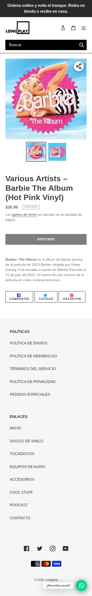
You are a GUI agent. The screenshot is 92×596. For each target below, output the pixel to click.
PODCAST (19, 505)
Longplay (51, 580)
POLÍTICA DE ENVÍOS (28, 343)
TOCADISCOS (22, 454)
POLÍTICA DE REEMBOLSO (33, 356)
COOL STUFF (21, 492)
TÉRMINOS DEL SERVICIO (33, 369)
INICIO (15, 428)
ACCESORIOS (22, 479)
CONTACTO (20, 518)
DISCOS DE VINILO (26, 441)
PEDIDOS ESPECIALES (30, 394)
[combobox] (46, 45)
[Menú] (84, 27)
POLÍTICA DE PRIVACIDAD (33, 382)
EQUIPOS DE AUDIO (27, 467)
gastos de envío (24, 214)
